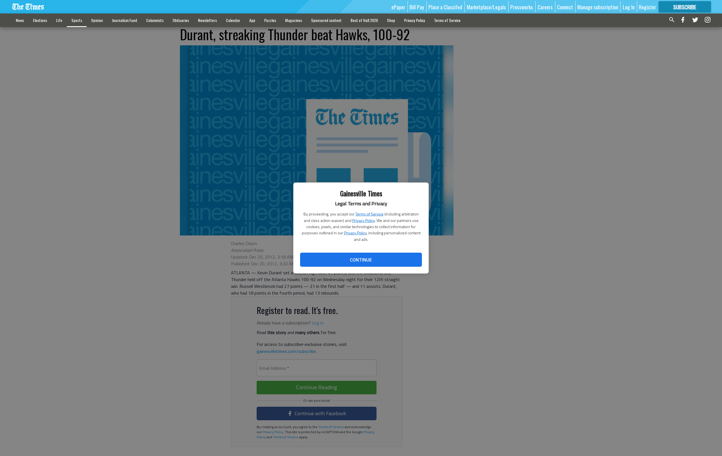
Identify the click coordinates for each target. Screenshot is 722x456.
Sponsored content (326, 20)
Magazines (293, 20)
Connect (565, 6)
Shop (391, 20)
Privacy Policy (363, 220)
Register (647, 6)
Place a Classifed (445, 6)
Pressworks (521, 6)
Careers (545, 6)
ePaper (398, 6)
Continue (361, 259)
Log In (629, 6)
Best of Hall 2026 (364, 20)
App (252, 20)
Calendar (233, 20)
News (20, 20)
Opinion (97, 20)
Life (59, 20)
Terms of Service (369, 214)
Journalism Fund (124, 20)
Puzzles (270, 20)
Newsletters (207, 20)
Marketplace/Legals (486, 6)
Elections (40, 20)
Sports (76, 20)
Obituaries (181, 20)
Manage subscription (597, 6)
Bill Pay (417, 6)
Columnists (155, 20)
